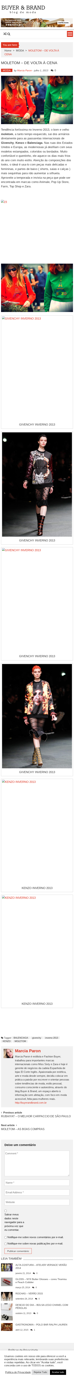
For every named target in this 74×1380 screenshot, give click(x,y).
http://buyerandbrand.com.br (31, 1102)
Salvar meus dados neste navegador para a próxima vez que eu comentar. (14, 1222)
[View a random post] (5, 34)
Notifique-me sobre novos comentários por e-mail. (35, 1237)
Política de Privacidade (18, 1372)
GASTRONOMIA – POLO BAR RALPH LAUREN (41, 1324)
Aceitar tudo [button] (58, 1372)
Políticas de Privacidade (23, 1350)
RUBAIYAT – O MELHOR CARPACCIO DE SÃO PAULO (36, 1116)
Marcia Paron (24, 70)
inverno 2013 (51, 1038)
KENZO (6, 1041)
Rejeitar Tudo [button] (40, 1372)
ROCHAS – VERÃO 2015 (29, 1293)
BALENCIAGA (21, 1038)
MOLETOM (20, 1041)
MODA (20, 50)
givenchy (36, 1038)
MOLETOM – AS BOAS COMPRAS (23, 1129)
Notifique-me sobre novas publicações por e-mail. (35, 1243)
